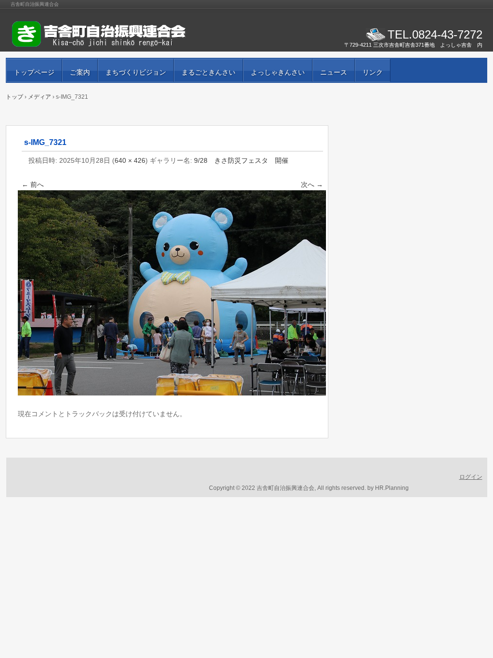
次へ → (312, 184)
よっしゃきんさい (278, 72)
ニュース (333, 72)
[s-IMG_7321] (172, 393)
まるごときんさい (208, 72)
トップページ (34, 72)
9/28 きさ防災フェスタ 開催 (241, 160)
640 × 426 (130, 160)
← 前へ (33, 184)
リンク (373, 72)
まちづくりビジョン (135, 72)
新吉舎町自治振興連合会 (121, 33)
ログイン (470, 477)
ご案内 (80, 72)
